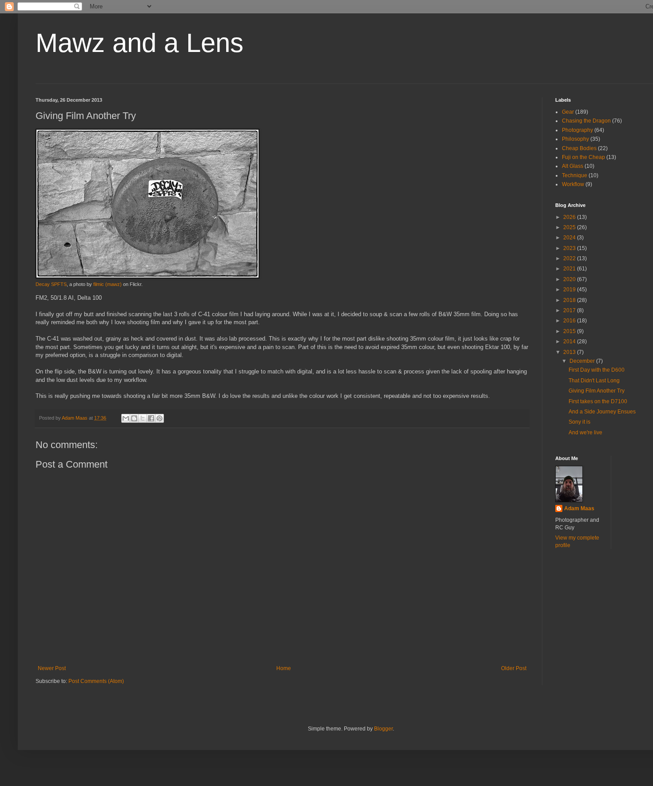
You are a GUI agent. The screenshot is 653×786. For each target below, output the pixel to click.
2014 (570, 341)
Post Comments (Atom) (96, 681)
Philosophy (575, 139)
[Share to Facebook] (151, 418)
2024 (570, 237)
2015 (570, 331)
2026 (570, 217)
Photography (577, 130)
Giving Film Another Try (597, 391)
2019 (570, 289)
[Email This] (125, 418)
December (582, 361)
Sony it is (579, 422)
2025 (570, 227)
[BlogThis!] (134, 418)
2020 (570, 279)
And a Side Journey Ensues (602, 412)
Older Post (513, 668)
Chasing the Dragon (586, 121)
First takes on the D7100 (598, 401)
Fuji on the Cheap (583, 157)
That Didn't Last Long (594, 380)
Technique (574, 175)
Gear (568, 112)
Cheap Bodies (579, 148)
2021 (570, 269)
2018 (570, 300)
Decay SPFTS (51, 284)
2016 (570, 321)
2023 (570, 248)
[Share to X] (142, 418)
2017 (570, 310)
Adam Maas (579, 508)
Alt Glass (572, 166)
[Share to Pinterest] (159, 418)
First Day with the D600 (597, 370)
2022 (570, 258)
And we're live (585, 432)
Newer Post (52, 668)
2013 (570, 352)
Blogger (383, 729)
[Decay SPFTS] (147, 276)
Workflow (573, 184)
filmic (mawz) (107, 284)
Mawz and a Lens (139, 43)
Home (283, 668)
